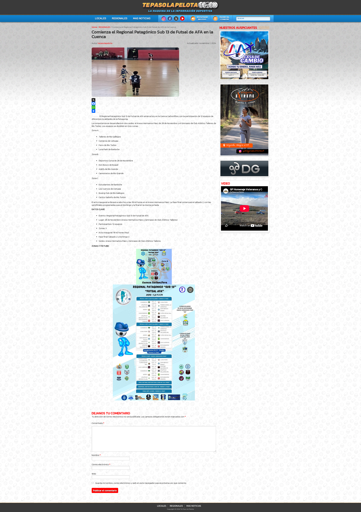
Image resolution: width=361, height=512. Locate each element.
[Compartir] (154, 111)
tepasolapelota (105, 43)
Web (94, 473)
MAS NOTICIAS (141, 18)
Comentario (98, 423)
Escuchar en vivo (202, 18)
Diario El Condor (224, 18)
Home (94, 27)
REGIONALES (119, 18)
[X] (154, 100)
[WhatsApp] (154, 107)
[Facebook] (154, 103)
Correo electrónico (101, 464)
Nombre (96, 455)
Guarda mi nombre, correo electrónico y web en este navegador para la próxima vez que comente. (141, 483)
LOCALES (100, 18)
